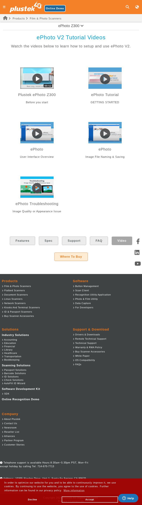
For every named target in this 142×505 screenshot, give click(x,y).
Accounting (10, 340)
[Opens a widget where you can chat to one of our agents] (128, 498)
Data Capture (83, 303)
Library (8, 350)
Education (10, 343)
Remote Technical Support (90, 339)
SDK (6, 393)
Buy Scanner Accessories (19, 316)
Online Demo (55, 8)
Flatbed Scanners (14, 290)
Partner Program (14, 440)
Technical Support (86, 343)
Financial (9, 346)
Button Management (87, 286)
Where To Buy (71, 256)
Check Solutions (13, 380)
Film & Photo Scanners (46, 18)
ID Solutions (11, 376)
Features (22, 240)
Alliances (9, 436)
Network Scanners (15, 303)
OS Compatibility (85, 360)
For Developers (84, 307)
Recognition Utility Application (93, 294)
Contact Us (10, 423)
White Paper (82, 356)
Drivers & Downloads (87, 334)
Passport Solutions (15, 370)
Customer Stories (14, 444)
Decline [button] (32, 499)
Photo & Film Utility (86, 299)
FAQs (78, 364)
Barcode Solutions (15, 373)
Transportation (12, 356)
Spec (49, 240)
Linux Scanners (13, 299)
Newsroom (10, 427)
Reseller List (11, 432)
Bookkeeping (12, 360)
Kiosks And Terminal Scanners (22, 307)
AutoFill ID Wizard (14, 383)
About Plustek (12, 419)
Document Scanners (16, 294)
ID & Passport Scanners (18, 312)
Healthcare (10, 353)
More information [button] (74, 490)
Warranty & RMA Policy (88, 347)
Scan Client (82, 290)
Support (74, 240)
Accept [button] (89, 499)
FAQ (99, 240)
